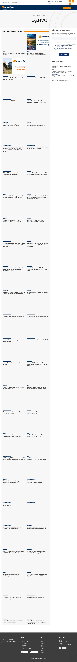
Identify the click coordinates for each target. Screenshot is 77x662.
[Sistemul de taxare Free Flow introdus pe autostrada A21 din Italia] (14, 161)
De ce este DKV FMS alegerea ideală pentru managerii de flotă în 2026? (13, 196)
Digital (4, 194)
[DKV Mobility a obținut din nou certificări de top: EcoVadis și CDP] (14, 209)
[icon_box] (66, 641)
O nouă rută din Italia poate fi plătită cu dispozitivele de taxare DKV (38, 575)
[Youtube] (70, 4)
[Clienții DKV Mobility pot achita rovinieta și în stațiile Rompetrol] (38, 209)
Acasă (34, 15)
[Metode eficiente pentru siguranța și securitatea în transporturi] (14, 469)
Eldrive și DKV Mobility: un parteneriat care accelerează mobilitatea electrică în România (38, 245)
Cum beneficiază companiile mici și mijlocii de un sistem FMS (36, 435)
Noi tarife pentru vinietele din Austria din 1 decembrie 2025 (13, 388)
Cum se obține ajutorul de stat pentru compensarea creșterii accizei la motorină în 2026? (13, 269)
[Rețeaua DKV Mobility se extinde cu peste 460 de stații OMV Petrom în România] (38, 351)
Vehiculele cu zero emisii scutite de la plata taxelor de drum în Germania (13, 317)
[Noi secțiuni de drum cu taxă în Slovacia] (38, 492)
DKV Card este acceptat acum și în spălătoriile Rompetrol (36, 124)
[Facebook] (70, 1)
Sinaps (44, 658)
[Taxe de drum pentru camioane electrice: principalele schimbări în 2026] (38, 42)
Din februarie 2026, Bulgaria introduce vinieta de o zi (37, 293)
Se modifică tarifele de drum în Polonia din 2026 (14, 363)
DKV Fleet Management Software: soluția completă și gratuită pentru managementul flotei (36, 389)
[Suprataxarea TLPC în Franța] (14, 89)
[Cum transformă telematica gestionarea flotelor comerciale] (14, 423)
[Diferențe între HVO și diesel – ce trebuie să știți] (14, 586)
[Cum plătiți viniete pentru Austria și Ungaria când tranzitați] (14, 609)
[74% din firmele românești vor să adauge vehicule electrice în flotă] (38, 89)
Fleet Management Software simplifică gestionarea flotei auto (12, 575)
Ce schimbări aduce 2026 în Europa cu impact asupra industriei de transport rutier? (37, 269)
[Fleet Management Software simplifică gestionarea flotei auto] (14, 563)
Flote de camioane (31, 76)
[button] (60, 8)
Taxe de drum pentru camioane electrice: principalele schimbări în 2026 (36, 55)
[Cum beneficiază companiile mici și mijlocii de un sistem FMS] (38, 423)
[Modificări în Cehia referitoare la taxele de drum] (14, 492)
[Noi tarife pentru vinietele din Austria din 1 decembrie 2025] (14, 376)
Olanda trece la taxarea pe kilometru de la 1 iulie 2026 (37, 317)
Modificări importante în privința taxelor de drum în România (36, 481)
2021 (42, 653)
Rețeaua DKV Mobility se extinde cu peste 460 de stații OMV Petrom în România (37, 364)
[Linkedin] (73, 1)
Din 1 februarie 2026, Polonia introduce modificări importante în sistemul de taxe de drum (14, 245)
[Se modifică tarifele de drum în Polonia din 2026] (14, 351)
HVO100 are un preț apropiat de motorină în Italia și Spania (36, 552)
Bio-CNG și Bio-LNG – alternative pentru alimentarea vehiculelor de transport (36, 528)
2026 (43, 641)
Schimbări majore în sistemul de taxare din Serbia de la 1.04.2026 (38, 147)
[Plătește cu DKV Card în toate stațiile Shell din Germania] (14, 66)
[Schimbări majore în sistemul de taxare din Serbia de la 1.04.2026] (38, 136)
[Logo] (8, 7)
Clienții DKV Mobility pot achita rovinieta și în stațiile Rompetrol (36, 221)
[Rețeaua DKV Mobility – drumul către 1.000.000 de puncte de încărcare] (14, 540)
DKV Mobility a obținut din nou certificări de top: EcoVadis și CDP (12, 221)
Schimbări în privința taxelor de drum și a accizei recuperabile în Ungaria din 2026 (14, 294)
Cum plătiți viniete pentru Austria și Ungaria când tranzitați (13, 621)
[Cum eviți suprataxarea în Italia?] (38, 66)
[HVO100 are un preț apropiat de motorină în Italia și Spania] (38, 540)
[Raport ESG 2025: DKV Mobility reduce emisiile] (14, 42)
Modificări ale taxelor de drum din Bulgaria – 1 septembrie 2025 (12, 527)
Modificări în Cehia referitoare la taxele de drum (12, 504)
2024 (43, 646)
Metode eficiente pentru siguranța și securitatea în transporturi (13, 481)
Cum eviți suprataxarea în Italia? (36, 78)
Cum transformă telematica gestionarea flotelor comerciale (12, 435)
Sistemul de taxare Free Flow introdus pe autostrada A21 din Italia (14, 173)
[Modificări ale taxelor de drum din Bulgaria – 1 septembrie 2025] (14, 516)
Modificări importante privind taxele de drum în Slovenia (13, 412)
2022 (43, 650)
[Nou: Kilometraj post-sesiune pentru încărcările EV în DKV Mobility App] (38, 446)
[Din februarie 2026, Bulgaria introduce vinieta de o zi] (38, 281)
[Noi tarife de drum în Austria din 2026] (38, 328)
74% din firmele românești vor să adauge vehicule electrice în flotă (36, 101)
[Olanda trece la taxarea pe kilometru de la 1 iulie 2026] (38, 305)
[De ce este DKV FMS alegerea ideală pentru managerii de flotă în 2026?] (14, 184)
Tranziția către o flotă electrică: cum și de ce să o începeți (37, 412)
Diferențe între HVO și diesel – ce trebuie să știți (12, 598)
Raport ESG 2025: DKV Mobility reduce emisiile (14, 54)
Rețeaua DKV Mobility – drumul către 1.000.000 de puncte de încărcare (13, 552)
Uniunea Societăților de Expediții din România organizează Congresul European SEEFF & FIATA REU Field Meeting (13, 149)
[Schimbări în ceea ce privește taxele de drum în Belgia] (14, 328)
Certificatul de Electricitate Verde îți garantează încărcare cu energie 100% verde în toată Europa (37, 197)
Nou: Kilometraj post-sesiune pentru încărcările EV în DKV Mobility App (37, 458)
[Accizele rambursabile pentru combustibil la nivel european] (14, 112)
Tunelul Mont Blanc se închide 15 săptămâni (36, 598)
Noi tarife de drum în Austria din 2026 (37, 340)
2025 (42, 644)
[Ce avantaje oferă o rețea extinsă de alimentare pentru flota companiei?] (38, 161)
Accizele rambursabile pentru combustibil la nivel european (11, 124)
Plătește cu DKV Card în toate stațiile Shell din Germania (13, 78)
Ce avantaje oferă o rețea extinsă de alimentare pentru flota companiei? (37, 173)
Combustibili (5, 76)
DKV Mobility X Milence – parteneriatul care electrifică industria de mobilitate (14, 458)
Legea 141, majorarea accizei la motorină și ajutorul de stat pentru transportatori (36, 622)
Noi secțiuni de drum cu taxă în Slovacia (38, 504)
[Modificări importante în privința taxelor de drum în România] (38, 469)
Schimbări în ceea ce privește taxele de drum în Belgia (14, 340)
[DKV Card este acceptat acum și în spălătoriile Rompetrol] (38, 112)
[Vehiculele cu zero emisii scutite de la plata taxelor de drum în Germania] (14, 305)
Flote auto (29, 99)
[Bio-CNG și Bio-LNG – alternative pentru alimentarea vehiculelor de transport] (38, 516)
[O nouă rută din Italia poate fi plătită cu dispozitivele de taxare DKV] (38, 563)
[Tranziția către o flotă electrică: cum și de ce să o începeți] (38, 400)
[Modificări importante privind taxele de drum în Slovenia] (14, 400)
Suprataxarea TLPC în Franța (11, 101)
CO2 (4, 51)
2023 (43, 648)
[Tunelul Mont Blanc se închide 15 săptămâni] (38, 586)
